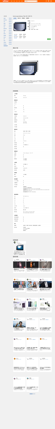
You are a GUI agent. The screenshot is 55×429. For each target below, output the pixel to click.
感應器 (15, 225)
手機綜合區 (34, 260)
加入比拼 (15, 35)
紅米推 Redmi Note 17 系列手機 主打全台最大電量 (32, 289)
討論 (16, 1)
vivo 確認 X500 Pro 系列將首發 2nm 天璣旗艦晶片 (19, 328)
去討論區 (49, 39)
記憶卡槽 (15, 209)
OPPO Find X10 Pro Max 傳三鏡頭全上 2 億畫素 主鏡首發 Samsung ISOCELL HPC (45, 269)
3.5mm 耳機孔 (16, 180)
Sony (4, 40)
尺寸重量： (29, 23)
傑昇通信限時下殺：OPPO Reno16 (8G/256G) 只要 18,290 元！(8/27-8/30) (19, 368)
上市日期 (15, 97)
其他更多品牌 (6, 45)
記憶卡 (15, 207)
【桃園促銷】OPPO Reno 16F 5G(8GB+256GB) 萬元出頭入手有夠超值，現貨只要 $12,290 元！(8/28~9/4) (19, 308)
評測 (14, 1)
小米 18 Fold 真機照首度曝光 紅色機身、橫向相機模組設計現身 (19, 387)
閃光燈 (15, 166)
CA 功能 (15, 111)
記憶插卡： (29, 26)
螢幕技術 (15, 158)
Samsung (5, 19)
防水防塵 (15, 148)
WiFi (15, 196)
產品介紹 (19, 18)
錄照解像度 (15, 168)
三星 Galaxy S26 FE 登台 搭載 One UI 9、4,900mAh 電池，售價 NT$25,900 (32, 308)
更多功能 (15, 211)
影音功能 (15, 186)
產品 (19, 1)
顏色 (15, 131)
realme (5, 42)
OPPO (4, 25)
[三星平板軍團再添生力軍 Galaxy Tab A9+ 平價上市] (19, 247)
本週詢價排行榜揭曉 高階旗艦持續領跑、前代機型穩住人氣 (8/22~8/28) (32, 269)
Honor (5, 37)
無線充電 (15, 146)
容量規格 (15, 121)
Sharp (5, 30)
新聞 (11, 1)
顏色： (30, 29)
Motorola (5, 28)
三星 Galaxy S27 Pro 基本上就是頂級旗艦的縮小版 (19, 269)
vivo (4, 21)
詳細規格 (23, 18)
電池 (15, 140)
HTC (4, 38)
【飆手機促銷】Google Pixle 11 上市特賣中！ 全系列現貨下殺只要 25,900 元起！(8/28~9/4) (19, 289)
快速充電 (15, 142)
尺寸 (15, 133)
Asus (4, 26)
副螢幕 (15, 154)
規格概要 (15, 18)
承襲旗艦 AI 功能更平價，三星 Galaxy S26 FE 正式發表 (31, 328)
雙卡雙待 (15, 107)
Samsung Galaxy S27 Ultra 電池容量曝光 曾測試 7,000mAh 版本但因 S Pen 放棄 (45, 289)
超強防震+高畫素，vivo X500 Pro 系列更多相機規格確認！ (45, 308)
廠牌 (15, 95)
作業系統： (29, 20)
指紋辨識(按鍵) (16, 217)
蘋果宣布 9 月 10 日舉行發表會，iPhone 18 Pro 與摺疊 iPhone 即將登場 (32, 368)
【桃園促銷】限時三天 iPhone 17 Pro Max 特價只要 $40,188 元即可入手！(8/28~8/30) (45, 348)
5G (14, 105)
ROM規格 (15, 126)
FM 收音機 (15, 184)
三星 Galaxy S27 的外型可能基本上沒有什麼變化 (45, 368)
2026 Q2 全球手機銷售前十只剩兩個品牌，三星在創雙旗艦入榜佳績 (45, 328)
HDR (15, 156)
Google (5, 35)
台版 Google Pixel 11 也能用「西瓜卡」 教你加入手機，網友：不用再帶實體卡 (19, 348)
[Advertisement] (27, 8)
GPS (14, 200)
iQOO (4, 23)
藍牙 (15, 198)
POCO (5, 33)
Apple (5, 18)
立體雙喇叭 (15, 182)
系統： (30, 22)
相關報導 (27, 18)
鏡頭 (15, 164)
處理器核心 (15, 119)
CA (14, 109)
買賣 (22, 1)
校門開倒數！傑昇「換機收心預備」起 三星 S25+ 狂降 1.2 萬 (32, 348)
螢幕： (30, 25)
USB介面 (15, 205)
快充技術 (15, 144)
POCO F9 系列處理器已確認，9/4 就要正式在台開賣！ (32, 387)
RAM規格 (15, 124)
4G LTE (15, 103)
